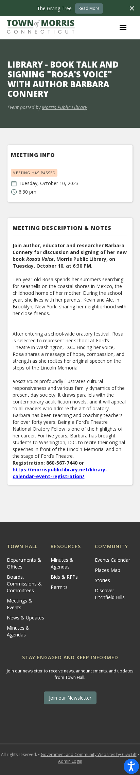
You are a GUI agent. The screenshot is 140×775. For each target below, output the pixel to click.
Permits (59, 587)
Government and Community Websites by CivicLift (89, 754)
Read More (89, 8)
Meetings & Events (19, 604)
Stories (102, 580)
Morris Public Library (64, 107)
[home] (41, 27)
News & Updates (25, 617)
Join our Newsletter (70, 698)
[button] (123, 27)
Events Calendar (112, 560)
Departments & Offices (24, 563)
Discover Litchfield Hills (110, 593)
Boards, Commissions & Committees (24, 584)
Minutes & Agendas (18, 631)
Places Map (107, 570)
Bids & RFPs (64, 577)
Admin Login (70, 761)
